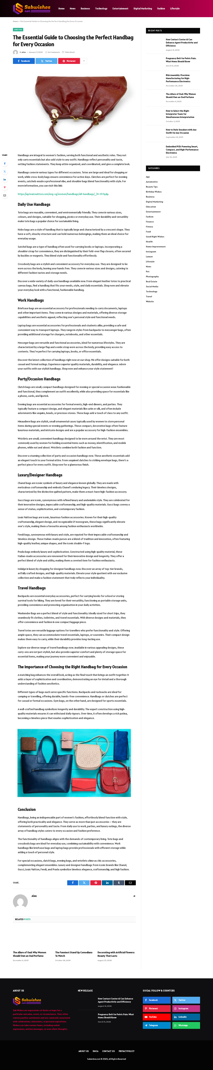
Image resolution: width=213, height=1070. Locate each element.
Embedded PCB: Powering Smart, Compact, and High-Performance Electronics (182, 149)
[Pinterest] (5, 187)
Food (148, 231)
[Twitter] (5, 171)
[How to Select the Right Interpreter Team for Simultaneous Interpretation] (154, 115)
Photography (152, 276)
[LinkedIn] (5, 179)
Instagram (151, 251)
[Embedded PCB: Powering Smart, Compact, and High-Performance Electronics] (154, 150)
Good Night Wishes (155, 236)
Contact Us (108, 1051)
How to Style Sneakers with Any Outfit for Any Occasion (181, 131)
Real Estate (151, 281)
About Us (84, 1051)
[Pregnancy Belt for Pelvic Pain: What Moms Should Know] (154, 62)
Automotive (152, 181)
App (148, 176)
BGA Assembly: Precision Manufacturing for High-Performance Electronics (178, 78)
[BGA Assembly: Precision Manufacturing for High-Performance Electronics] (154, 79)
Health (149, 241)
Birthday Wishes (154, 191)
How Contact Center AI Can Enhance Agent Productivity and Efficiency (182, 42)
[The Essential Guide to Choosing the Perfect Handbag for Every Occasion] (74, 108)
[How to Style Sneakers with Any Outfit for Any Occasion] (154, 134)
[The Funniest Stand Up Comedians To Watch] (74, 937)
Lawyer (149, 256)
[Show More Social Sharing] (84, 61)
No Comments (54, 52)
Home (61, 8)
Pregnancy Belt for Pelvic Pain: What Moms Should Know (181, 60)
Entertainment (120, 8)
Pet (147, 271)
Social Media (152, 286)
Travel (149, 296)
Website (150, 301)
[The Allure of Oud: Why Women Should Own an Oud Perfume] (32, 937)
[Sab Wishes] (31, 8)
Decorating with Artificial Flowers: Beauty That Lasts (116, 954)
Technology (101, 8)
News (72, 8)
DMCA (95, 1051)
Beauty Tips (151, 186)
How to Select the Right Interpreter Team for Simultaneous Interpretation (180, 113)
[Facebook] (5, 163)
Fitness (149, 226)
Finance (150, 221)
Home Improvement (156, 246)
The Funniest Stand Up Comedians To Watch (73, 954)
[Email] (5, 195)
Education (151, 206)
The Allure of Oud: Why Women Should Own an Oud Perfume (29, 954)
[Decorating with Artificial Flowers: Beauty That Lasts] (117, 937)
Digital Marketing (143, 8)
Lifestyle (175, 8)
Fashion (161, 8)
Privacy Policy (126, 1051)
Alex (24, 52)
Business (85, 8)
